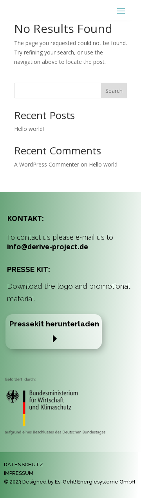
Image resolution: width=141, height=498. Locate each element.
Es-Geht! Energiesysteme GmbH (95, 482)
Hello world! (29, 128)
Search (114, 90)
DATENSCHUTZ (23, 464)
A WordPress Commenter (46, 164)
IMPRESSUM (18, 473)
